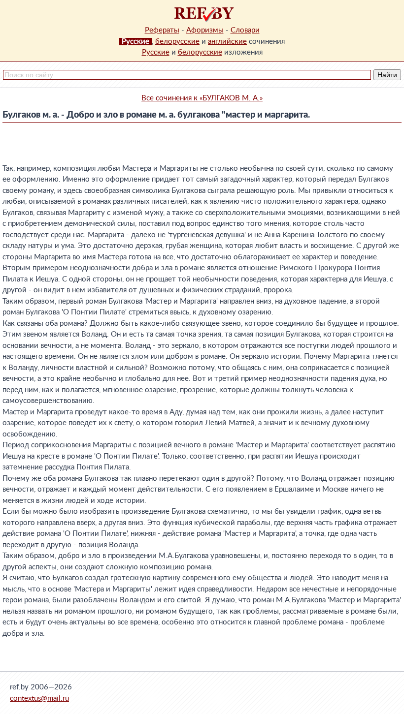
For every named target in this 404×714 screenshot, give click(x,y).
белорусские (177, 41)
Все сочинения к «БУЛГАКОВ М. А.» (202, 98)
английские (227, 41)
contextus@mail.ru (39, 698)
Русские (155, 52)
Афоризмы (205, 30)
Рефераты (162, 30)
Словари (245, 30)
